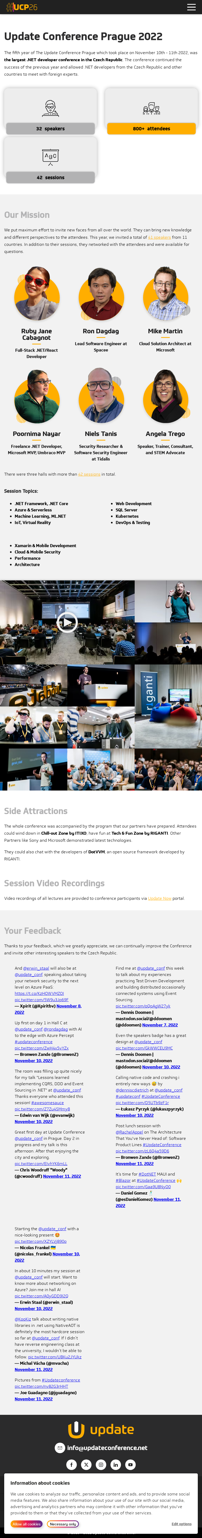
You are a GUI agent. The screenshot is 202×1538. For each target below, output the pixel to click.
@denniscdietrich (132, 1090)
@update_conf (28, 974)
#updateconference (34, 1042)
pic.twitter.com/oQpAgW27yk (143, 1006)
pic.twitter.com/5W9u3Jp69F (42, 1000)
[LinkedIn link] (115, 1464)
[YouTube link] (130, 1464)
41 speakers (159, 237)
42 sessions (89, 474)
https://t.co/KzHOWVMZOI (39, 993)
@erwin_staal (36, 968)
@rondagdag (56, 1029)
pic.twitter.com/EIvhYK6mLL (41, 1164)
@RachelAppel (129, 1132)
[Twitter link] (86, 1464)
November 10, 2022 (34, 1061)
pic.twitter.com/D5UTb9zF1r (142, 1103)
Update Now (159, 898)
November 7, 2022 (160, 1025)
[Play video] (67, 622)
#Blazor (123, 1180)
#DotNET (147, 1174)
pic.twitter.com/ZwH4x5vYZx (42, 1048)
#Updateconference (61, 1380)
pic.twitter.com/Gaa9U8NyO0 (143, 1187)
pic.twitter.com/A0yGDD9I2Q (41, 1296)
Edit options (181, 1523)
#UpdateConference (161, 1096)
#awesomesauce (47, 1103)
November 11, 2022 (62, 1176)
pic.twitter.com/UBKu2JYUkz (55, 1357)
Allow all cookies (27, 1523)
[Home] (21, 7)
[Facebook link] (71, 1464)
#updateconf (128, 1096)
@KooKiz (23, 1319)
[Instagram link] (101, 1464)
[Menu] (191, 7)
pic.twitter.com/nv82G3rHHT (41, 1386)
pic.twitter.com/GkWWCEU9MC (144, 1048)
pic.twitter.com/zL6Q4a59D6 (142, 1151)
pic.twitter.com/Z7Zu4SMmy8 (42, 1109)
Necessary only (63, 1523)
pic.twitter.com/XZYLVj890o (41, 1241)
